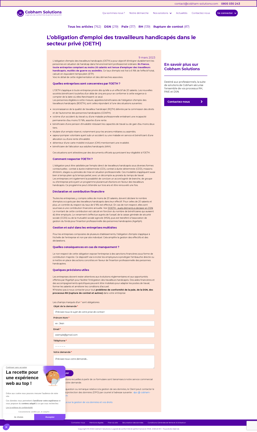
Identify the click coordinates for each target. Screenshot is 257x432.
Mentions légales (96, 422)
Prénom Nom (61, 317)
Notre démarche (139, 13)
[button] (162, 13)
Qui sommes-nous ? (113, 13)
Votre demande (62, 352)
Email (57, 329)
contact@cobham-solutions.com (196, 3)
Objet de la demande (65, 306)
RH (141, 26)
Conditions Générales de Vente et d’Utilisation (167, 422)
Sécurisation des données (132, 422)
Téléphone (60, 340)
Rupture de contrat (168, 26)
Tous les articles (81, 26)
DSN (108, 26)
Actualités (181, 13)
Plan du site (113, 422)
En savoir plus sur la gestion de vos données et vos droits (82, 402)
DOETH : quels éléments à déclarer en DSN (130, 208)
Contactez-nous (201, 13)
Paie (125, 26)
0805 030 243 (230, 3)
